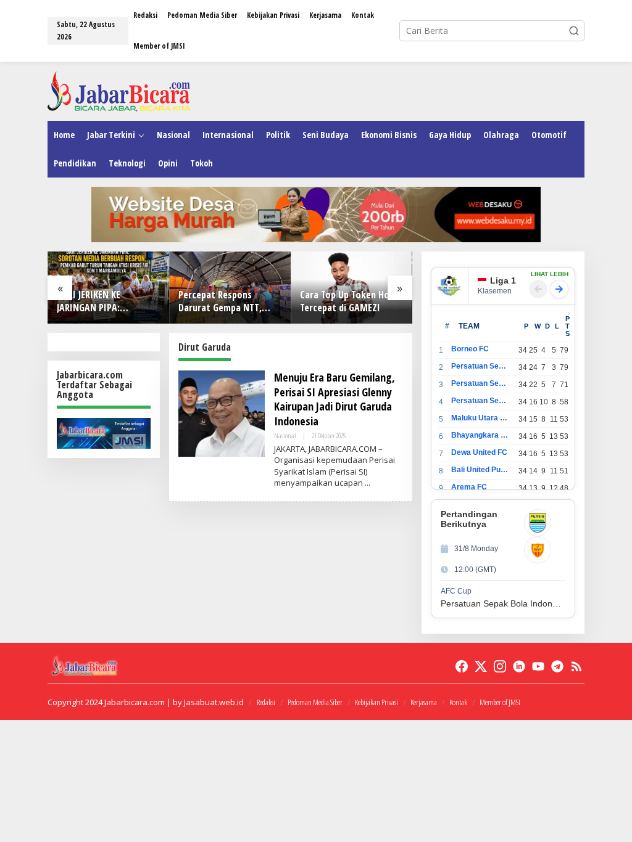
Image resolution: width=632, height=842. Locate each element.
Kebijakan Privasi (376, 702)
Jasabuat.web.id (214, 702)
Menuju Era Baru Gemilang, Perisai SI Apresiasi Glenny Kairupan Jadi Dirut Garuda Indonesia (334, 399)
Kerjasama (423, 702)
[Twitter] (481, 666)
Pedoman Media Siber (315, 702)
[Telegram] (557, 666)
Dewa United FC (479, 452)
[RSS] (576, 666)
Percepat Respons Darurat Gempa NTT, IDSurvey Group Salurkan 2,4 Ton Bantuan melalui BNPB (229, 301)
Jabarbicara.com (134, 702)
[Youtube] (538, 666)
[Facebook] (462, 666)
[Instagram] (500, 666)
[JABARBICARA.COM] (119, 90)
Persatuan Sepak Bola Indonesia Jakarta (480, 383)
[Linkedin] (519, 666)
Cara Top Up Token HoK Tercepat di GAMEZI (347, 301)
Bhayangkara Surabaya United (480, 435)
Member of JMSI (500, 702)
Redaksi (266, 702)
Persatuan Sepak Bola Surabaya (480, 400)
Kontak (458, 702)
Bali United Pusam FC (480, 469)
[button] (573, 30)
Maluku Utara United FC (480, 418)
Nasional (285, 435)
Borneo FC (470, 349)
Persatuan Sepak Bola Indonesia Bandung (480, 366)
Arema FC (469, 487)
